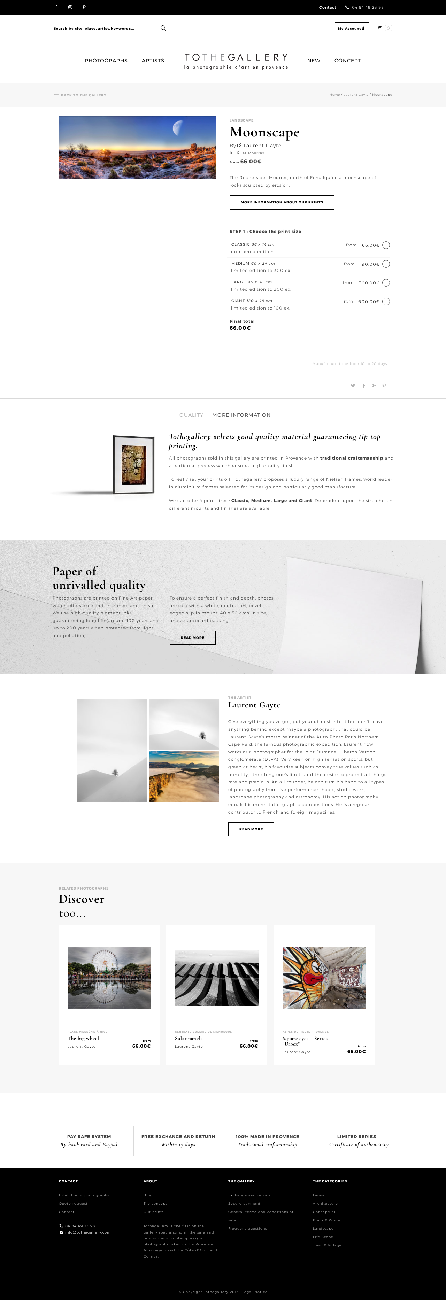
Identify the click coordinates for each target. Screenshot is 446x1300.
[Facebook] (362, 386)
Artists (153, 60)
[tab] (191, 415)
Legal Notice (255, 1292)
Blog (148, 1195)
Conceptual (324, 1212)
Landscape (323, 1228)
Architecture (325, 1203)
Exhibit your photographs (84, 1195)
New (314, 60)
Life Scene (323, 1237)
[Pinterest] (382, 386)
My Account (349, 28)
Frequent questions (247, 1228)
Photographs (106, 60)
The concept (155, 1203)
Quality (191, 415)
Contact (327, 7)
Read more (193, 638)
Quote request (73, 1203)
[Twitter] (352, 386)
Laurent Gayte (356, 94)
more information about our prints (282, 202)
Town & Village (327, 1245)
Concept (347, 60)
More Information (241, 415)
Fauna (319, 1195)
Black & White (327, 1220)
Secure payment (244, 1203)
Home (187, 56)
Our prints (154, 1212)
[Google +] (373, 386)
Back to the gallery (84, 95)
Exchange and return (249, 1195)
